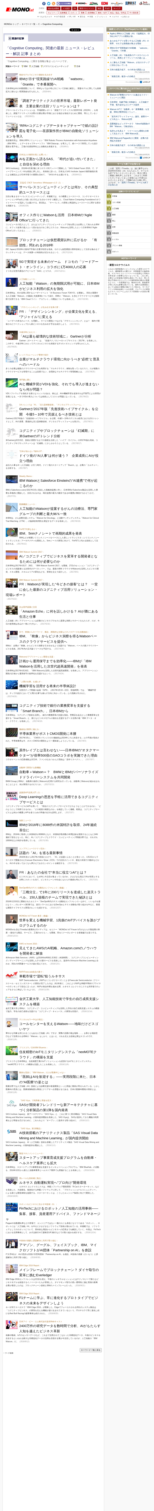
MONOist (81, 3)
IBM (26, 66)
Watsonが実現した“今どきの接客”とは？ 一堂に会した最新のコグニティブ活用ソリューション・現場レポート (52, 589)
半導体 (114, 196)
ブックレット (101, 17)
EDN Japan (104, 3)
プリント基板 (117, 245)
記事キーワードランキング (129, 191)
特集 (90, 17)
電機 (82, 13)
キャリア (117, 8)
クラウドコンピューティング (56, 66)
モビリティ (52, 13)
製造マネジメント (87, 8)
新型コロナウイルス (119, 265)
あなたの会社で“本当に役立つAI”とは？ (57, 872)
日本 (78, 66)
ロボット (74, 13)
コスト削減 (116, 202)
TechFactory (145, 3)
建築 (114, 215)
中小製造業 (134, 13)
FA (75, 8)
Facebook (44, 3)
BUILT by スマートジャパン (131, 3)
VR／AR (71, 17)
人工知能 (35, 66)
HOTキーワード (128, 258)
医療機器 (63, 13)
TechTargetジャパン (134, 29)
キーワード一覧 (28, 24)
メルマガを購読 (64, 3)
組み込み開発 (53, 8)
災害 (114, 227)
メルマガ (114, 17)
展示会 (81, 17)
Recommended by (132, 82)
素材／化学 (102, 13)
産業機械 (91, 13)
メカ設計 (66, 8)
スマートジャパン (117, 3)
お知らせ (125, 17)
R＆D (107, 8)
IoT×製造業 (59, 17)
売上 (114, 221)
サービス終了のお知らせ (128, 164)
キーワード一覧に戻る (90, 1350)
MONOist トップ (11, 24)
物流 (99, 8)
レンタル (115, 239)
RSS (53, 3)
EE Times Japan (93, 3)
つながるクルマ (44, 17)
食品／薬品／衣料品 (118, 13)
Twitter (48, 3)
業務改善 (115, 233)
